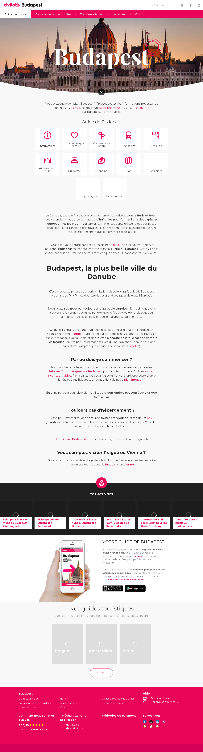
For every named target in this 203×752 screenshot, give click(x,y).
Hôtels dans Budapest (70, 439)
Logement (119, 14)
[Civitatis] (26, 747)
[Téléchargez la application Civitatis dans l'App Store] (112, 588)
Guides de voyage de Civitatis (118, 698)
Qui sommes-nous (112, 703)
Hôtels (64, 698)
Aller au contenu (101, 91)
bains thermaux (109, 107)
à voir (76, 107)
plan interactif (134, 379)
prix (149, 418)
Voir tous (102, 672)
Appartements (68, 703)
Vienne (129, 464)
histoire (118, 245)
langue (139, 556)
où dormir (142, 107)
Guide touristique (15, 14)
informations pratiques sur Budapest (75, 371)
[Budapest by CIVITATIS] (13, 5)
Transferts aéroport (92, 14)
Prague (76, 333)
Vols (137, 14)
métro (134, 346)
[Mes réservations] (182, 5)
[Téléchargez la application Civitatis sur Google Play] (135, 588)
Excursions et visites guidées (53, 14)
